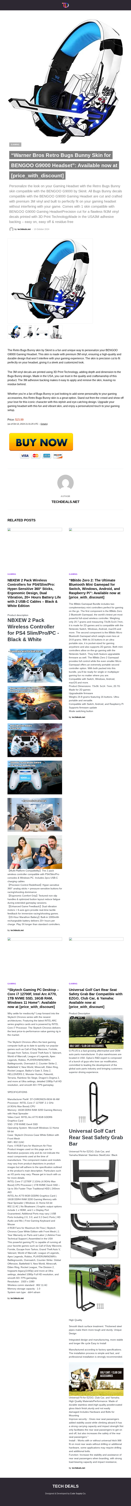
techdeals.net (65, 502)
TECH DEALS (66, 1486)
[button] (9, 5)
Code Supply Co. (78, 1493)
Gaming (15, 144)
